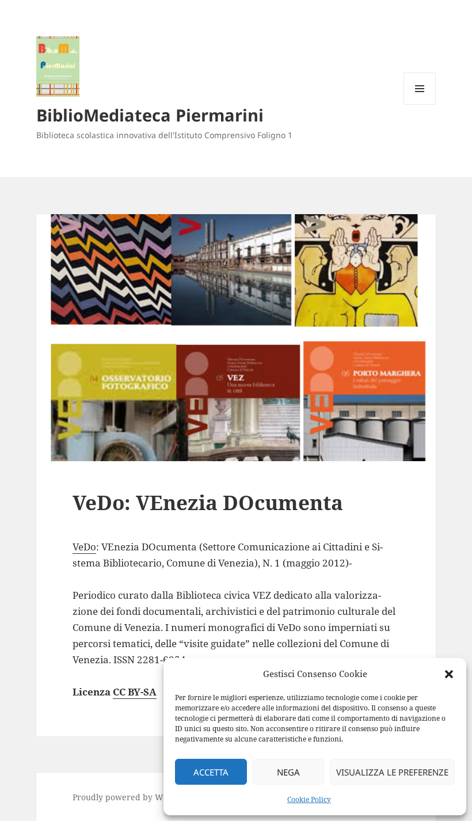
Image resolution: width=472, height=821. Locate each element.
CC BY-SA (135, 691)
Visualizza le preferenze (392, 772)
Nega (288, 772)
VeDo (84, 546)
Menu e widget (420, 104)
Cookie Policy (309, 799)
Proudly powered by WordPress (135, 797)
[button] (449, 674)
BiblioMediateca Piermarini (150, 115)
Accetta (211, 772)
